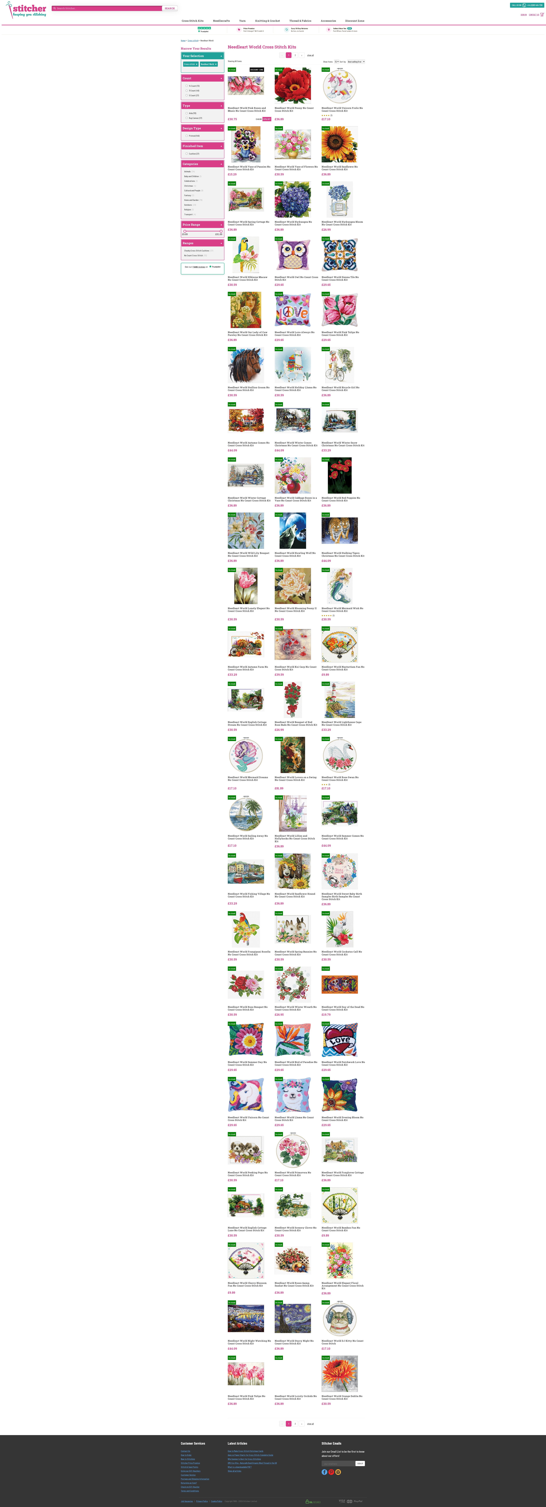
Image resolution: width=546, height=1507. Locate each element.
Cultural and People (193, 190)
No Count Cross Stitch (195, 255)
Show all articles (234, 1470)
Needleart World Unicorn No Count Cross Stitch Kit (248, 1118)
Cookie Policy (216, 1501)
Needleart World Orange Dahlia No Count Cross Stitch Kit (342, 1397)
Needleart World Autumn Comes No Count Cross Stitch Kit (249, 444)
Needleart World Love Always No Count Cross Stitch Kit (295, 333)
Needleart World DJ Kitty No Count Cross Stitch (342, 1342)
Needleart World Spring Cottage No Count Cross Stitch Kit (248, 223)
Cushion (194, 153)
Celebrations (190, 181)
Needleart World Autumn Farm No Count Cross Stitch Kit (248, 668)
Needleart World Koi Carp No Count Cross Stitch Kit (296, 668)
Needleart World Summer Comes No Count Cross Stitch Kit (343, 837)
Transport (190, 214)
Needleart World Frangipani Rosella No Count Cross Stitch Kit (249, 953)
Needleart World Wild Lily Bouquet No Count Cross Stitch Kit (248, 554)
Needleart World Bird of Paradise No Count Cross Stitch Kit (296, 1063)
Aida (192, 113)
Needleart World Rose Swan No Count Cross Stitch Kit (340, 778)
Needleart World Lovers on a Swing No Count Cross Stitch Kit (296, 778)
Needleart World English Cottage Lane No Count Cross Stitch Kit (247, 1229)
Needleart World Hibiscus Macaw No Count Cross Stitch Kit (247, 278)
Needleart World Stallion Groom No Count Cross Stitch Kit (249, 388)
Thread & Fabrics (300, 20)
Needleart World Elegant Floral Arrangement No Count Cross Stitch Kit (343, 1286)
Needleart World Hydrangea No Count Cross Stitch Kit (293, 223)
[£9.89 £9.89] (184, 231)
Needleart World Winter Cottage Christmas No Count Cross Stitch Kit (249, 499)
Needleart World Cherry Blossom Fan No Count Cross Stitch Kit (247, 1284)
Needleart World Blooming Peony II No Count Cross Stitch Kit (296, 609)
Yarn (242, 20)
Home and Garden (193, 200)
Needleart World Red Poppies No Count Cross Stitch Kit (341, 499)
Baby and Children (192, 176)
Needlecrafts (221, 20)
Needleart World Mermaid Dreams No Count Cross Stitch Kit (248, 778)
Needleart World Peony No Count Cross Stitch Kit (294, 109)
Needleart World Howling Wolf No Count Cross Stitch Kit (295, 554)
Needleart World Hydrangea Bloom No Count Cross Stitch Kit (342, 223)
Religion (189, 209)
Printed (194, 135)
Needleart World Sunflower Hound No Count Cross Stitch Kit (295, 895)
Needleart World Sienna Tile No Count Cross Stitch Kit (340, 278)
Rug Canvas (195, 118)
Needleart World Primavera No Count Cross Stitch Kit (293, 1174)
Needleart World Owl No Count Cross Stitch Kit (296, 278)
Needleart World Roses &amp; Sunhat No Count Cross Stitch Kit (294, 1284)
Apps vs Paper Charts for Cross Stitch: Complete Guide (250, 1455)
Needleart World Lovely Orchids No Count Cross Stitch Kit (296, 1397)
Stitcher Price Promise (190, 1463)
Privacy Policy (202, 1501)
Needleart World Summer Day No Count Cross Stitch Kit (247, 1063)
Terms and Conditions (190, 1490)
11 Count (194, 90)
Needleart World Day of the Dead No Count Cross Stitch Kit (343, 1008)
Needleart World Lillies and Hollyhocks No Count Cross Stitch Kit (295, 838)
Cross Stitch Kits (192, 20)
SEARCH (170, 8)
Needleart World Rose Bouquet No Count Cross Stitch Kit (248, 1008)
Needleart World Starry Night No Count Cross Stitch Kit (294, 1342)
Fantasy (189, 195)
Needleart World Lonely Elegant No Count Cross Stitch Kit (249, 609)
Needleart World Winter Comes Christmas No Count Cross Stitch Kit (296, 444)
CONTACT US (534, 14)
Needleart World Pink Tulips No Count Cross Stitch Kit (340, 333)
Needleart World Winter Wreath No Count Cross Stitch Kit (296, 1008)
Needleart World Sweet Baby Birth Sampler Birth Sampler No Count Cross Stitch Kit (342, 896)
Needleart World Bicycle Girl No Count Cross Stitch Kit (340, 388)
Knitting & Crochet (267, 20)
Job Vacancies (187, 1501)
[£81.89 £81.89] (221, 231)
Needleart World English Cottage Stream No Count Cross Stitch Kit (247, 723)
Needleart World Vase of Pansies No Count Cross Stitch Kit (249, 168)
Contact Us (185, 1451)
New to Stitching (188, 1459)
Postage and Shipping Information (195, 1478)
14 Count (194, 85)
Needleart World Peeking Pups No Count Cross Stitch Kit (248, 1174)
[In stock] (293, 85)
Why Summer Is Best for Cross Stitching (244, 1459)
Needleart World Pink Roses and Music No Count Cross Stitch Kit (247, 109)
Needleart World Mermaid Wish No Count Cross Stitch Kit (342, 609)
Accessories (328, 20)
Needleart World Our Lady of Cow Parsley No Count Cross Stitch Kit (247, 333)
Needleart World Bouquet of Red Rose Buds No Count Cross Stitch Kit (296, 723)
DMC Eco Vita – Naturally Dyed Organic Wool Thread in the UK (252, 1463)
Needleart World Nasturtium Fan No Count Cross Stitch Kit (343, 668)
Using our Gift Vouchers (190, 1470)
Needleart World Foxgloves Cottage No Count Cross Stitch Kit (343, 1174)
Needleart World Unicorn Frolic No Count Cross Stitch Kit (342, 109)
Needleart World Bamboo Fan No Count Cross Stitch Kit (341, 1229)
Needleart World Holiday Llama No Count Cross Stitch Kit (296, 388)
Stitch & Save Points (189, 1466)
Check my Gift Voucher (190, 1486)
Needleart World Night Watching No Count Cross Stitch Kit (249, 1342)
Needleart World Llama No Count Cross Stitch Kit (294, 1118)
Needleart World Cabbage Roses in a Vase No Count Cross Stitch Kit (296, 499)
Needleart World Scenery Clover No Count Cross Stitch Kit (296, 1229)
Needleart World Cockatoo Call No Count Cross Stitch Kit (342, 953)
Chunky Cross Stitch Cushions (198, 250)
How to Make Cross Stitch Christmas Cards (245, 1451)
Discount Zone (354, 20)
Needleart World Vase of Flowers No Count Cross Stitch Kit (296, 168)
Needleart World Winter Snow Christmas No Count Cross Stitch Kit (343, 444)
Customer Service (188, 1474)
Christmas (190, 185)
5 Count (194, 95)
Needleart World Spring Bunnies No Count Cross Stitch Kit (296, 953)
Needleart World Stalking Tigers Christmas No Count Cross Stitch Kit (343, 554)
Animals (189, 171)
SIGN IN (524, 14)
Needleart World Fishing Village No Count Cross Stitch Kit (249, 895)
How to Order (186, 1455)
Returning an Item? (189, 1482)
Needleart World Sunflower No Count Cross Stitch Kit (340, 168)
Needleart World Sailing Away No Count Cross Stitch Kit (248, 837)
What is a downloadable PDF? (240, 1466)
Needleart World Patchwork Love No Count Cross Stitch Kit (343, 1063)
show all (310, 55)
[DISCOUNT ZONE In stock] (246, 85)
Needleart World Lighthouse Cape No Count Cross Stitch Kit (341, 723)
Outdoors (190, 204)
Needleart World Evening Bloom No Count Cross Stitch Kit (342, 1118)
